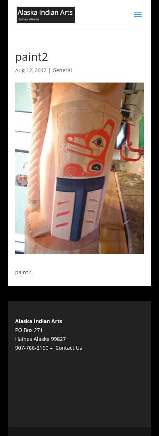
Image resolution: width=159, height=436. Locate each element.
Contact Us (68, 347)
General (62, 70)
